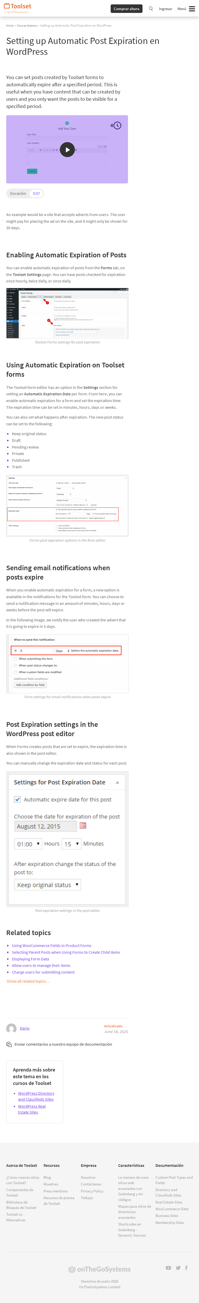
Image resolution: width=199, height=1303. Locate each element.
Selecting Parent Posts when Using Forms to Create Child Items (66, 952)
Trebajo (87, 1197)
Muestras (51, 1184)
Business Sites (166, 1215)
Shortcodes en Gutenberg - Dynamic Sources (132, 1230)
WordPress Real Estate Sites (32, 1109)
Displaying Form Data (30, 958)
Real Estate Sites (168, 1202)
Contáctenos (91, 1184)
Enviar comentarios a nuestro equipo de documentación (63, 1044)
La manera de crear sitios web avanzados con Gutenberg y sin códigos (133, 1188)
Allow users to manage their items (41, 965)
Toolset (19, 8)
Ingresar (165, 8)
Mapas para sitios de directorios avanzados (134, 1212)
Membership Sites (169, 1222)
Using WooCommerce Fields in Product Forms (51, 945)
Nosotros (88, 1177)
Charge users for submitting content (43, 972)
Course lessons (27, 25)
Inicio (10, 25)
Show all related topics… (28, 981)
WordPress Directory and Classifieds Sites (36, 1096)
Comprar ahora (126, 8)
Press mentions (56, 1191)
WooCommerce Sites (172, 1208)
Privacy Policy (92, 1191)
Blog (47, 1177)
